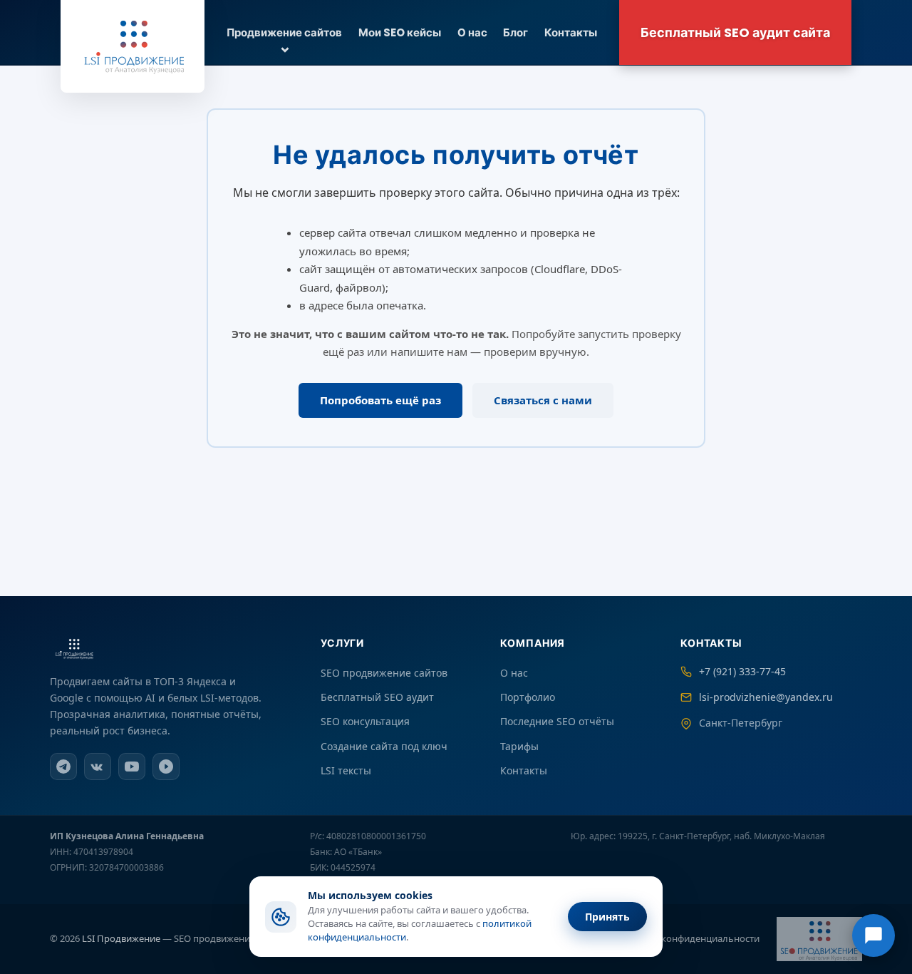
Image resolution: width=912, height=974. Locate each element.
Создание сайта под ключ (384, 746)
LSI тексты (346, 770)
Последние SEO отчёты (557, 721)
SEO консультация (365, 721)
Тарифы (519, 746)
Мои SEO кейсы (399, 32)
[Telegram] (63, 766)
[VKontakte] (97, 766)
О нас (472, 32)
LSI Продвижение (121, 938)
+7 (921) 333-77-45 (742, 671)
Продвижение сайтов (284, 32)
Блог (515, 32)
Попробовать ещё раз (380, 400)
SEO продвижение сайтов (384, 673)
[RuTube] (166, 766)
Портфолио (527, 697)
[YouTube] (131, 766)
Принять (607, 916)
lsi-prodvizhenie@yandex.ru (766, 697)
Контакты (570, 32)
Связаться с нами (543, 400)
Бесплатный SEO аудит (377, 697)
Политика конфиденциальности (687, 938)
